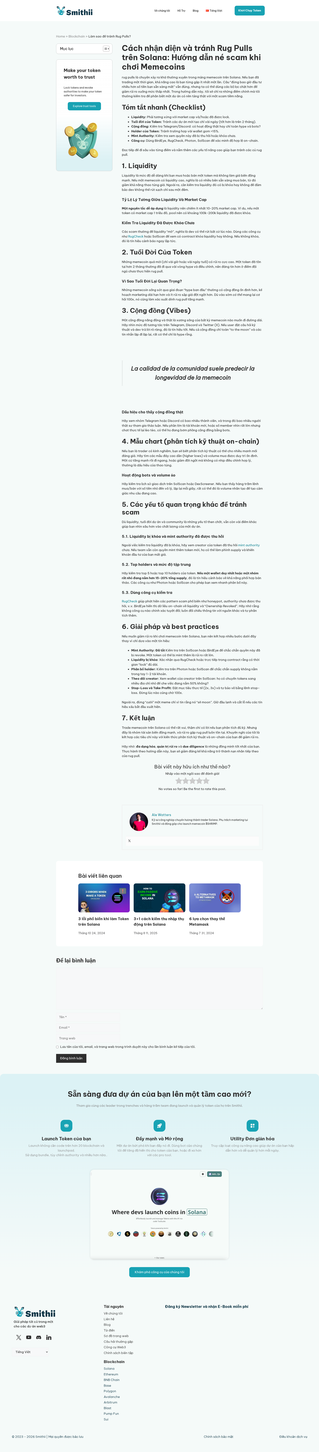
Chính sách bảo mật (218, 1437)
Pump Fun (111, 1414)
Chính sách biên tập (118, 1353)
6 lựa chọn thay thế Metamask (207, 921)
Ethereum (111, 1374)
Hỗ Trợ (181, 10)
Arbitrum (110, 1402)
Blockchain (76, 36)
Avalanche (112, 1397)
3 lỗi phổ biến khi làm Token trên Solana (103, 921)
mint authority (249, 545)
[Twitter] (129, 841)
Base (107, 1386)
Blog (195, 10)
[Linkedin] (49, 1338)
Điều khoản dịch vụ (293, 1437)
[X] (19, 1338)
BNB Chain (112, 1380)
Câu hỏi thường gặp (118, 1342)
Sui (106, 1419)
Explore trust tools (84, 106)
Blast (107, 1408)
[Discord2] (39, 1338)
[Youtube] (29, 1338)
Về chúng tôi (162, 10)
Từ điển (109, 1330)
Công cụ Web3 (115, 1347)
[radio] (178, 781)
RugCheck (135, 236)
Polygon (110, 1391)
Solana (109, 1369)
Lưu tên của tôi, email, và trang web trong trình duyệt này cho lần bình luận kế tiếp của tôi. (127, 1047)
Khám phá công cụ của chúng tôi (159, 1272)
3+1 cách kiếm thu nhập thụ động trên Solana (159, 921)
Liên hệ (109, 1319)
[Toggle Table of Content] (104, 49)
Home (60, 36)
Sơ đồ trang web (116, 1336)
